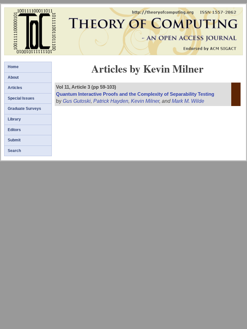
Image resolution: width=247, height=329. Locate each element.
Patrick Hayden (110, 101)
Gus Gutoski (77, 101)
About (13, 77)
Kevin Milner (145, 101)
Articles (15, 88)
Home (13, 67)
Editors (14, 130)
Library (14, 119)
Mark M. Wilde (188, 101)
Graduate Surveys (24, 109)
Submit (14, 140)
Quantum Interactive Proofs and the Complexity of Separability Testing (135, 94)
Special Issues (21, 98)
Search (14, 151)
